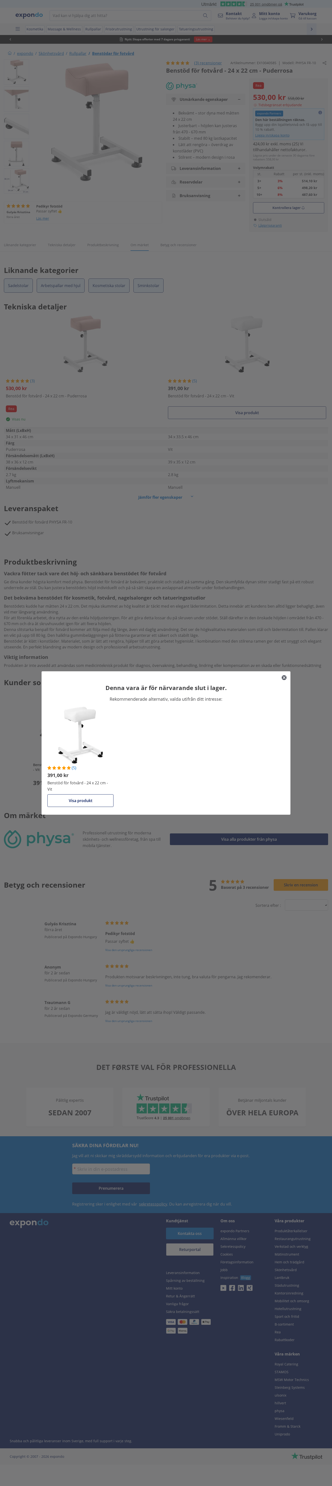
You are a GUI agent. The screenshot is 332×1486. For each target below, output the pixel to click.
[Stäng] (284, 677)
